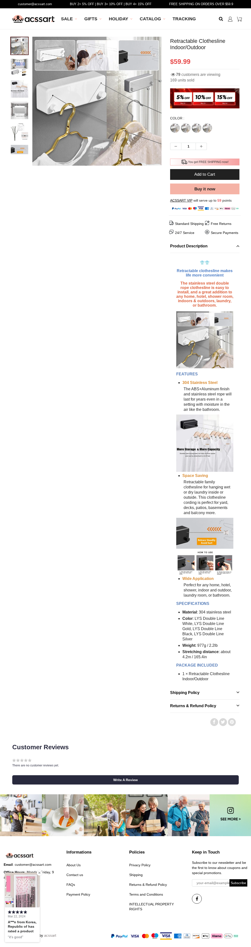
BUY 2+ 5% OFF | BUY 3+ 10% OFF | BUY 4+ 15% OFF (110, 4)
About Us (73, 865)
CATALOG (150, 18)
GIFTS (90, 18)
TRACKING (184, 18)
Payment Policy (78, 894)
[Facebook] (197, 899)
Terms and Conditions (146, 894)
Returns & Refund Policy (148, 885)
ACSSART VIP (181, 200)
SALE (67, 18)
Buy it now (204, 189)
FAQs (70, 885)
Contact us (74, 875)
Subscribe (238, 883)
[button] (125, 780)
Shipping (136, 875)
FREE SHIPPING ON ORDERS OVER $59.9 (201, 4)
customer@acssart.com (35, 4)
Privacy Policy (140, 865)
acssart (50, 935)
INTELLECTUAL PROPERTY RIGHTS (151, 906)
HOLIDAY (118, 18)
